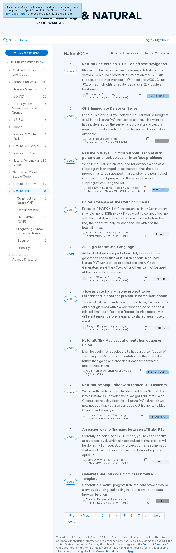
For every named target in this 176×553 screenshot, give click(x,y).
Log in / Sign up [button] (155, 40)
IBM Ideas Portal (16, 13)
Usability (135, 191)
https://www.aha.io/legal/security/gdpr (113, 551)
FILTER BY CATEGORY (25, 62)
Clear (43, 62)
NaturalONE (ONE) (117, 97)
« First (71, 515)
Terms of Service (154, 544)
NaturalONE (96, 97)
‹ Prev (85, 515)
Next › (157, 515)
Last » (71, 522)
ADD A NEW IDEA (28, 52)
